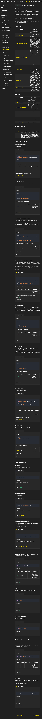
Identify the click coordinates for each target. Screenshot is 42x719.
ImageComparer (5, 38)
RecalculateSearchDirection (8, 60)
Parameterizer (5, 42)
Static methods (6, 54)
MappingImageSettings (22, 546)
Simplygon (4, 17)
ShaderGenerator (5, 47)
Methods (5, 52)
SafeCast (6, 83)
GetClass (6, 71)
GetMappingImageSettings (8, 74)
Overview (21, 1)
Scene (18, 206)
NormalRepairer (5, 40)
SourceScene (6, 68)
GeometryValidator (6, 37)
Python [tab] (22, 149)
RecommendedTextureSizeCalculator (7, 45)
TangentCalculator (6, 85)
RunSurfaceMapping (8, 78)
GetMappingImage (7, 72)
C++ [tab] (16, 149)
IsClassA (5, 82)
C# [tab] (19, 149)
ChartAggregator (5, 33)
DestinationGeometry (8, 57)
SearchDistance (7, 63)
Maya (36, 1)
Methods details (6, 69)
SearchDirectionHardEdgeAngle (8, 61)
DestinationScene (7, 58)
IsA (4, 75)
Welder (3, 88)
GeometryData (19, 169)
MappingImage (21, 515)
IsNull (5, 77)
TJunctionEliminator (6, 86)
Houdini (32, 1)
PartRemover (5, 44)
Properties (5, 50)
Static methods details (7, 80)
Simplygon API (27, 1)
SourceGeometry (7, 66)
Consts (3, 19)
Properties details (6, 55)
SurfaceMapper (6, 49)
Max (39, 1)
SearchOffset (6, 64)
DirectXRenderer (5, 35)
